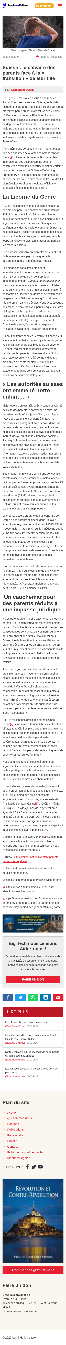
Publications (15, 1129)
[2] (11, 724)
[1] (10, 157)
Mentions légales (18, 1158)
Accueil (12, 1112)
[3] (36, 803)
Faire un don (44, 5)
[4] (4, 898)
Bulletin (12, 1141)
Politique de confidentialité (25, 1152)
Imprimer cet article (50, 56)
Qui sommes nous (19, 1118)
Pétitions (13, 1124)
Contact (12, 1146)
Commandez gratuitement (33, 1270)
